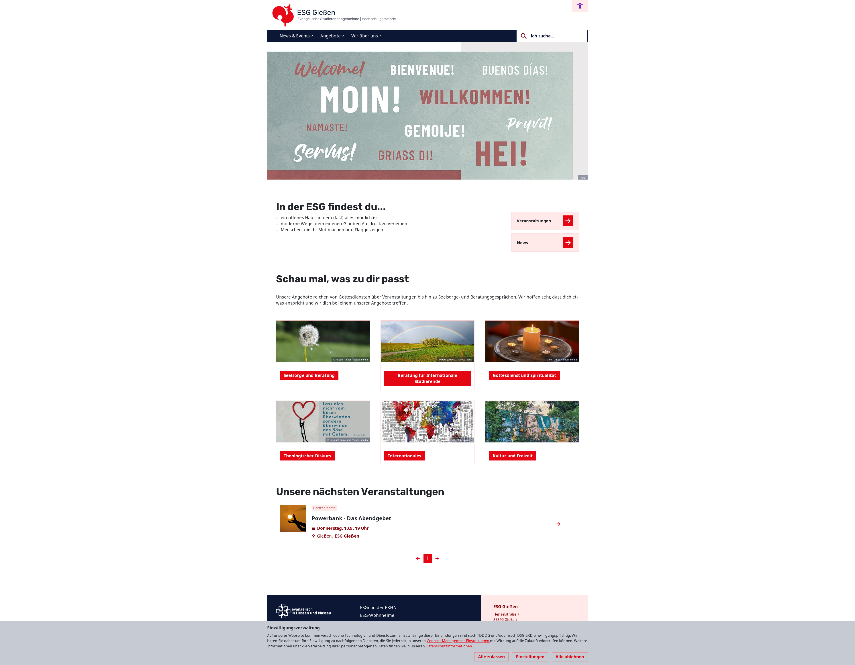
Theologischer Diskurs (307, 456)
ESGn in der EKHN (378, 607)
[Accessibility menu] (580, 6)
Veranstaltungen (534, 220)
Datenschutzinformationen (449, 646)
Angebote (330, 36)
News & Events (295, 36)
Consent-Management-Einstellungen (458, 640)
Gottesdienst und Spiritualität (524, 375)
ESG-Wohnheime (377, 615)
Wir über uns (364, 36)
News (522, 242)
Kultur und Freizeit (513, 456)
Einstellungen (530, 657)
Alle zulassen (491, 657)
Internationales (404, 456)
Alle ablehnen (570, 657)
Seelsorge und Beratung (309, 375)
